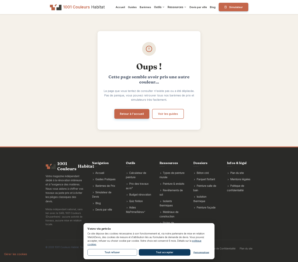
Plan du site (237, 173)
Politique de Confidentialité (221, 248)
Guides (132, 7)
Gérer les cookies (15, 254)
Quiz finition (136, 201)
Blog (213, 7)
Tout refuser (112, 252)
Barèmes (145, 7)
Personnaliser (201, 252)
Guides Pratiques (105, 179)
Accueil (120, 7)
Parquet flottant (206, 179)
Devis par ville (198, 7)
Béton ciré (203, 173)
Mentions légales (240, 179)
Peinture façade (206, 207)
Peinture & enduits (173, 183)
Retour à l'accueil (132, 114)
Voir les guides (168, 114)
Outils (158, 7)
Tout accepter (164, 252)
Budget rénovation (140, 194)
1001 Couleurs (84, 7)
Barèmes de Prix (105, 185)
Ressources (175, 7)
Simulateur (236, 7)
